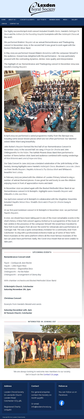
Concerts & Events (27, 19)
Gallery (75, 19)
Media (65, 19)
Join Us (4, 23)
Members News (54, 19)
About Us (12, 19)
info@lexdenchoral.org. (41, 407)
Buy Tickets (41, 19)
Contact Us (14, 23)
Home (3, 19)
